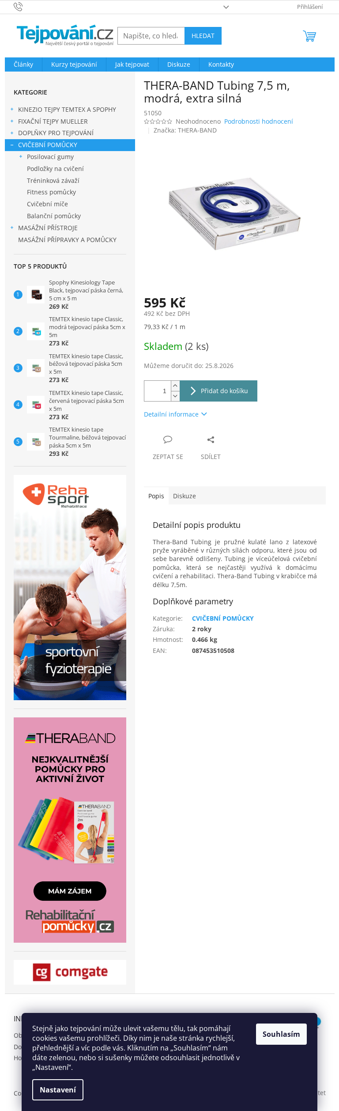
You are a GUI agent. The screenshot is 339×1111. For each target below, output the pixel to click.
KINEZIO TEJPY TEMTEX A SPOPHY (67, 109)
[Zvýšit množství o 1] (175, 386)
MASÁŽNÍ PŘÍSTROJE (48, 228)
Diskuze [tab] (184, 496)
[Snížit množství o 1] (175, 396)
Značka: (185, 130)
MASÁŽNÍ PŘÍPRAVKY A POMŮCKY (67, 239)
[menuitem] (23, 64)
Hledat (203, 35)
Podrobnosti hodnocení (258, 121)
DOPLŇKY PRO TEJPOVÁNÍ (56, 133)
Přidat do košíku (224, 391)
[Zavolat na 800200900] (27, 6)
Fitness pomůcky (51, 192)
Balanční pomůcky (54, 216)
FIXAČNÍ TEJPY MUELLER (53, 121)
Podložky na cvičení (55, 168)
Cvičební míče (47, 204)
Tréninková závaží (53, 180)
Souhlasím (281, 1034)
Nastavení (58, 1090)
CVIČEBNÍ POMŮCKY (47, 144)
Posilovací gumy (50, 156)
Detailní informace (171, 414)
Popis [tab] (156, 496)
